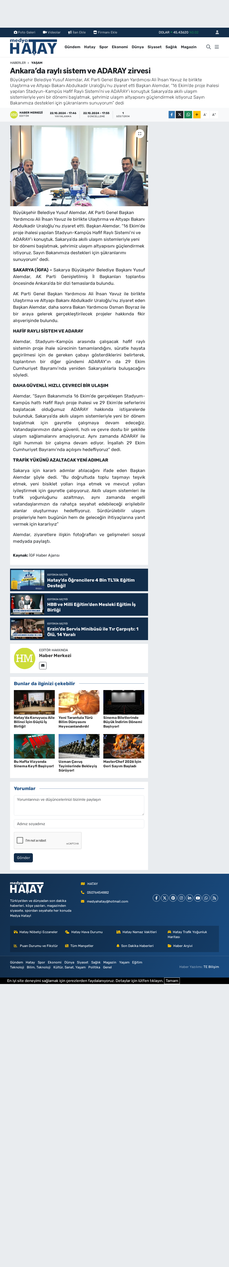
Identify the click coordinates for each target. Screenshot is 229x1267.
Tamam (172, 980)
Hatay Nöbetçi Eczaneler (38, 932)
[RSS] (214, 898)
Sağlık (171, 47)
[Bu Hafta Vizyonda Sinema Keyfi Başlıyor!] (34, 746)
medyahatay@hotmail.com (107, 901)
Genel (107, 967)
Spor (103, 47)
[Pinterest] (173, 898)
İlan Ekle (79, 32)
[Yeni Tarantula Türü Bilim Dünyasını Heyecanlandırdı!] (79, 702)
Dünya (138, 47)
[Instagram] (181, 898)
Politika (94, 967)
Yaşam (36, 63)
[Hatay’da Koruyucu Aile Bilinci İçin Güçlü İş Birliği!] (34, 702)
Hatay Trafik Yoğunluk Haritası (187, 934)
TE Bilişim (211, 967)
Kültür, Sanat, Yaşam (69, 967)
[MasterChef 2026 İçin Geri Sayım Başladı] (123, 746)
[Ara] (208, 47)
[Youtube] (197, 898)
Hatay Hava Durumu (87, 932)
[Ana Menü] (217, 47)
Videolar (54, 32)
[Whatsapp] (206, 898)
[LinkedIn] (189, 898)
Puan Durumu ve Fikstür (38, 946)
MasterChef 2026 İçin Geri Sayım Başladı (122, 763)
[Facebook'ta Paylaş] (172, 114)
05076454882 (98, 892)
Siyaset (155, 47)
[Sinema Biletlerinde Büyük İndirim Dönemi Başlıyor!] (123, 702)
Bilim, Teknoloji (39, 967)
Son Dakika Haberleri (137, 946)
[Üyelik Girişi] (215, 32)
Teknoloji (17, 967)
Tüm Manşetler (81, 946)
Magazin (189, 47)
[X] (164, 898)
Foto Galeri (26, 32)
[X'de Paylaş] (179, 114)
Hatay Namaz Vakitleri (140, 932)
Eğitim (137, 962)
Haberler (18, 63)
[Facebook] (156, 898)
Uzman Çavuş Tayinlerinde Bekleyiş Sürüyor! (78, 765)
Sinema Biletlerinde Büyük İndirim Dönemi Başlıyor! (122, 722)
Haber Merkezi (55, 655)
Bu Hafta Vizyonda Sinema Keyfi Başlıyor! (34, 763)
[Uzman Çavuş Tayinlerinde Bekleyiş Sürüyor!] (79, 746)
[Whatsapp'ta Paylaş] (188, 114)
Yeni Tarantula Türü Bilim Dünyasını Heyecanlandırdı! (76, 722)
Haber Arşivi (183, 946)
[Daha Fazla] (197, 114)
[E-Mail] (43, 665)
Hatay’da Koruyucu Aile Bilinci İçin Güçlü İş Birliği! (34, 722)
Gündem (72, 47)
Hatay (89, 47)
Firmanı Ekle (107, 32)
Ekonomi (120, 47)
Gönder (23, 857)
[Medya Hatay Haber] (33, 47)
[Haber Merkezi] (24, 658)
